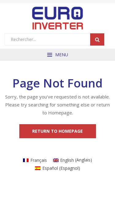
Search (97, 39)
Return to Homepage (57, 131)
